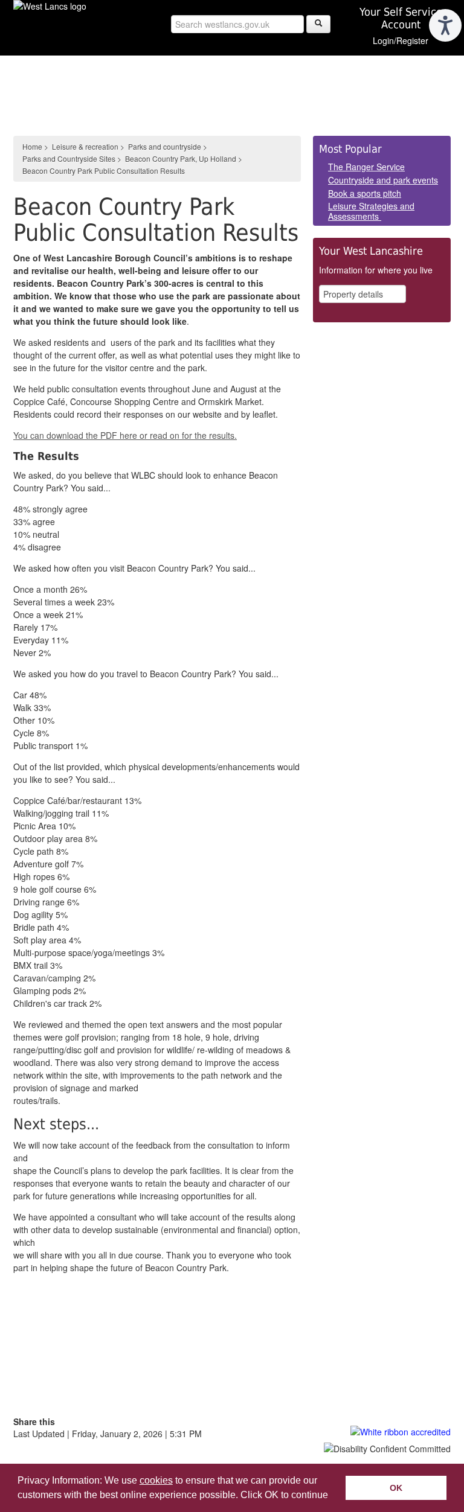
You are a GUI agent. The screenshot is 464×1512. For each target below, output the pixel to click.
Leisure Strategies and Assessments (371, 211)
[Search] (318, 24)
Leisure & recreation (85, 146)
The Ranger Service (366, 167)
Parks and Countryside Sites (68, 158)
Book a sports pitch (364, 193)
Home (32, 146)
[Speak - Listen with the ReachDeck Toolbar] (445, 25)
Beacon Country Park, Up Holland (180, 158)
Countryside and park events (383, 180)
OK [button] (396, 1488)
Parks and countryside (164, 146)
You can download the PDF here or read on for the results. (125, 435)
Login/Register (400, 40)
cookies (156, 1480)
